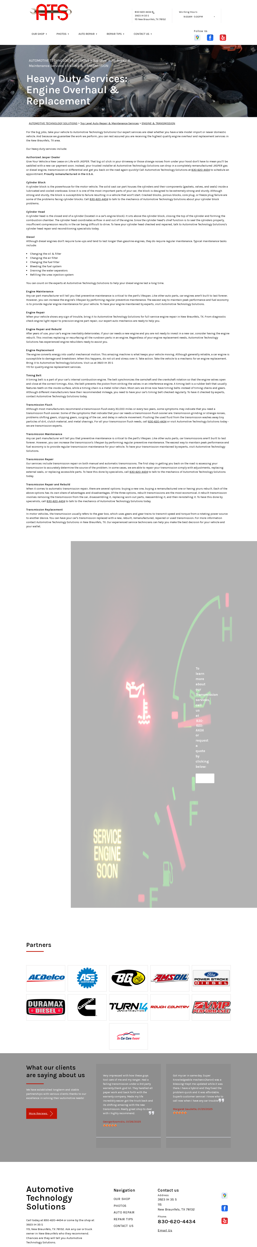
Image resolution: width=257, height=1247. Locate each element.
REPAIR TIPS (114, 33)
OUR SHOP (38, 33)
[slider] (110, 1125)
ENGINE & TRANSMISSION (87, 66)
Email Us (165, 1230)
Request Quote (205, 778)
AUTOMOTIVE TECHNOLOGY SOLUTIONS (59, 61)
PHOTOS (61, 33)
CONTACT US (141, 33)
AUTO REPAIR (86, 33)
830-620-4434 (143, 11)
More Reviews (38, 1113)
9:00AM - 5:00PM (193, 16)
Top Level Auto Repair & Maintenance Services (109, 123)
